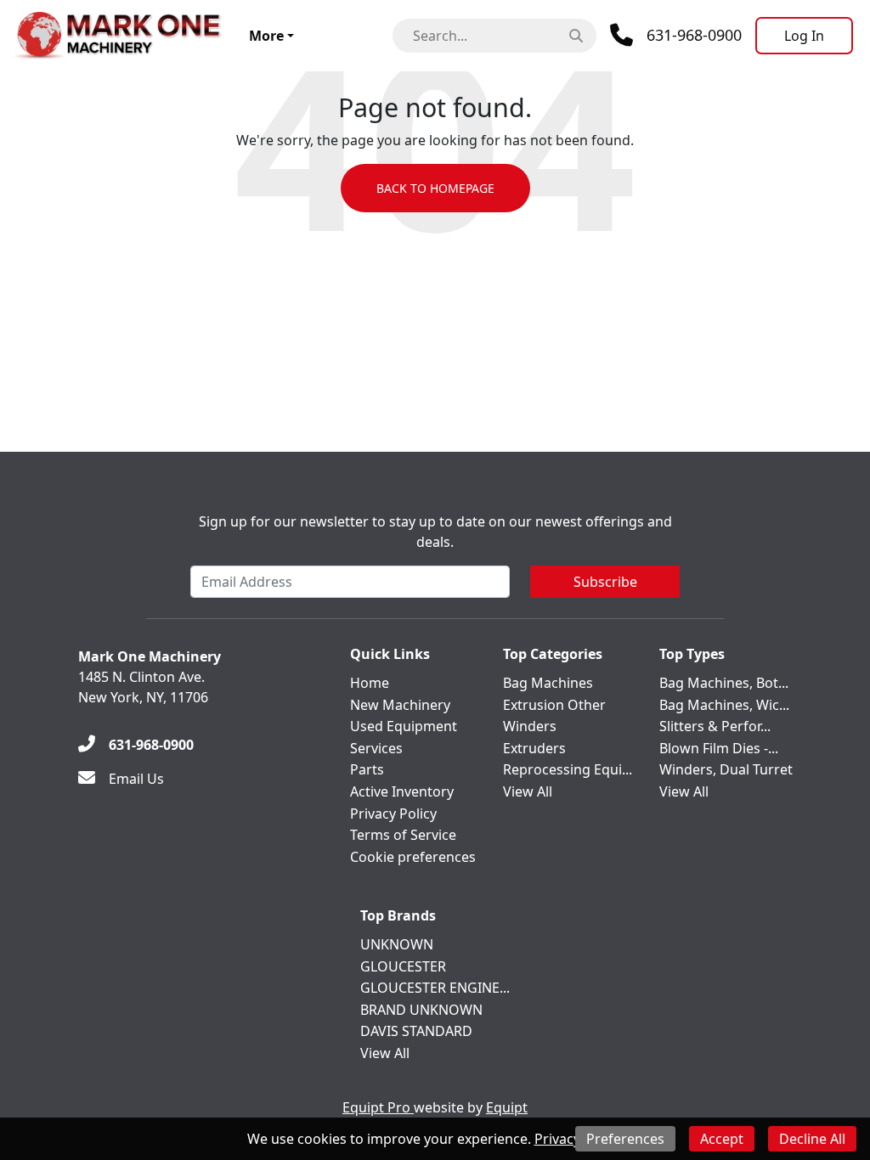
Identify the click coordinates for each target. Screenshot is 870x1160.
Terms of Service (403, 834)
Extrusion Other (554, 704)
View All (527, 791)
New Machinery (400, 704)
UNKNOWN (396, 944)
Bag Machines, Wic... (724, 704)
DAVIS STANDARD (416, 1031)
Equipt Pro (378, 1107)
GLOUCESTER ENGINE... (435, 987)
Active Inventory (402, 791)
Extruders (534, 748)
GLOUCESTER (403, 966)
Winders (529, 726)
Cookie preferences (413, 856)
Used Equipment (403, 726)
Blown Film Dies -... (718, 748)
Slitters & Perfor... (715, 726)
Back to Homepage (435, 188)
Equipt (507, 1107)
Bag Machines (548, 682)
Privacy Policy (393, 813)
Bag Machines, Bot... (723, 682)
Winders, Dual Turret (726, 769)
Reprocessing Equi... (567, 769)
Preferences (625, 1138)
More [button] (266, 35)
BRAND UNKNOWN (421, 1009)
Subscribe (605, 581)
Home (369, 682)
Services (376, 748)
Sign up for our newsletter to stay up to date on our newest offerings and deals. (435, 531)
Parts (367, 769)
